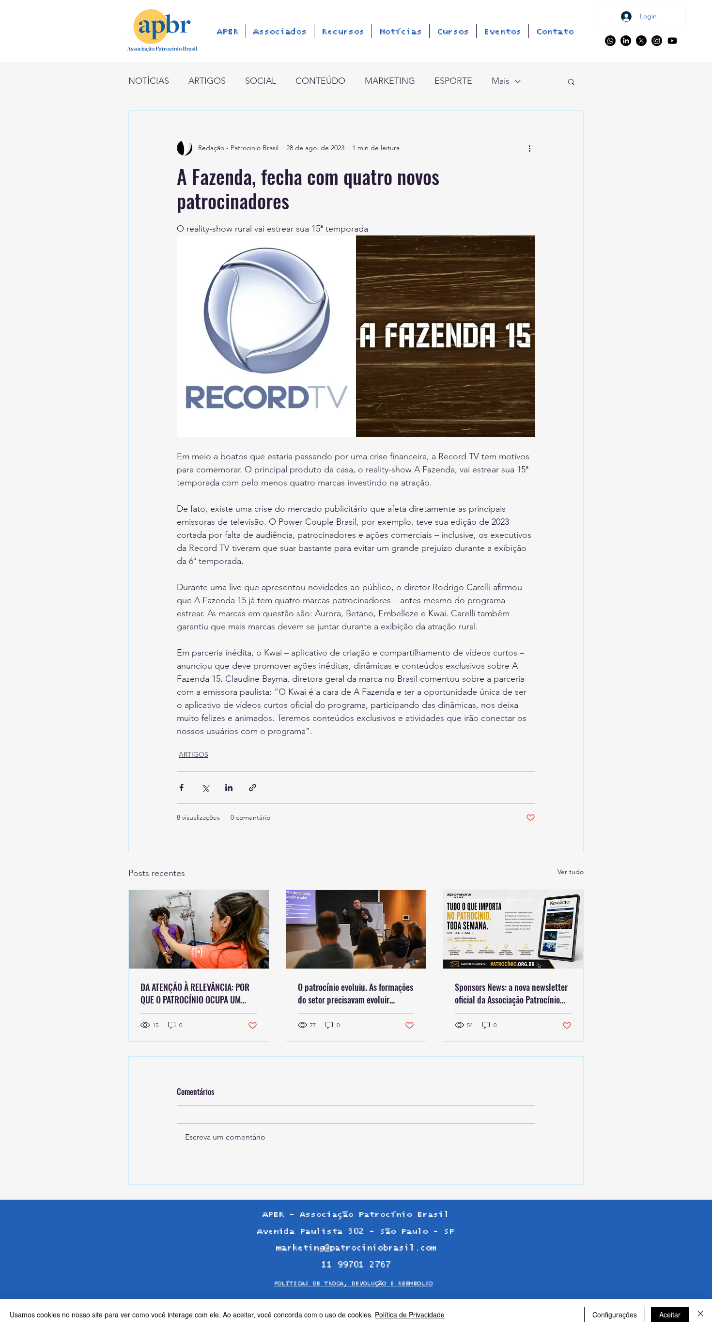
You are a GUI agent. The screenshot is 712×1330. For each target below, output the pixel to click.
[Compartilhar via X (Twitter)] (205, 787)
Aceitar (670, 1314)
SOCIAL (260, 81)
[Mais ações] (529, 148)
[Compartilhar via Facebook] (181, 787)
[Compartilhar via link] (252, 787)
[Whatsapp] (610, 40)
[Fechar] (700, 1314)
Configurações (614, 1314)
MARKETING (390, 81)
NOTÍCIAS (148, 81)
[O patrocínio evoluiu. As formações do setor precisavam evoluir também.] (356, 929)
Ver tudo (570, 871)
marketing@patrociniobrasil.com (356, 1248)
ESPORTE (453, 81)
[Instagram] (656, 40)
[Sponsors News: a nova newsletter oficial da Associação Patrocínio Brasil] (513, 929)
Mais (501, 81)
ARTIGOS (207, 81)
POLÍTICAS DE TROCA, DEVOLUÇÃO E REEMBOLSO (353, 1284)
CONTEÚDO (320, 81)
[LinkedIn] (625, 40)
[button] (571, 81)
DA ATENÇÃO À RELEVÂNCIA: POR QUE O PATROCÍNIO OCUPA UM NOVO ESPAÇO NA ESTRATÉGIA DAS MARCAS (198, 993)
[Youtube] (672, 40)
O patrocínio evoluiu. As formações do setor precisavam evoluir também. (355, 993)
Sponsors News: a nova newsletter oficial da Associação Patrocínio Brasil (511, 993)
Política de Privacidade (410, 1314)
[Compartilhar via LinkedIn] (228, 787)
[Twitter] (641, 40)
